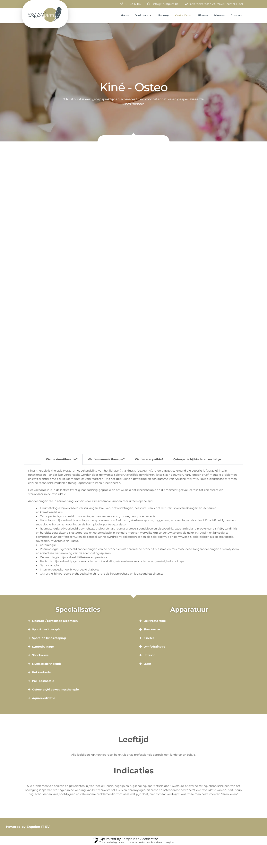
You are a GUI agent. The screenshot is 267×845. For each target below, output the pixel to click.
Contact (236, 15)
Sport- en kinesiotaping (49, 638)
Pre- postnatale (43, 681)
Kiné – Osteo (183, 15)
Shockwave (40, 655)
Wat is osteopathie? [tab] (149, 459)
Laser (147, 664)
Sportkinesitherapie (46, 629)
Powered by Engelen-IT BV (28, 827)
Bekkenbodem (43, 672)
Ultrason (149, 655)
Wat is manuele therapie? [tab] (106, 459)
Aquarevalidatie (43, 698)
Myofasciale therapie (47, 664)
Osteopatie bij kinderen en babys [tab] (197, 459)
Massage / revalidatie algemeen (55, 621)
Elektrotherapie (154, 621)
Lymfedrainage (43, 646)
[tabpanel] (133, 524)
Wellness (141, 15)
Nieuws (219, 15)
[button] (78, 621)
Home (125, 15)
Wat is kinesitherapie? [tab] (62, 459)
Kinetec (148, 638)
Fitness (203, 15)
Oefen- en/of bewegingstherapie (55, 689)
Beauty (163, 15)
